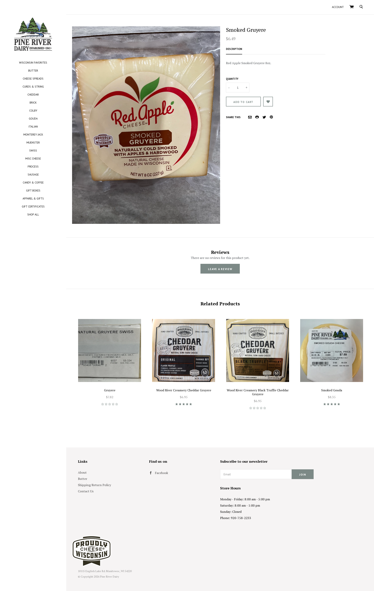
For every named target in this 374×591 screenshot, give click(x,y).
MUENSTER (33, 142)
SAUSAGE (33, 174)
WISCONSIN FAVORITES (33, 62)
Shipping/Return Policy (94, 485)
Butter (82, 479)
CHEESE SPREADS (33, 78)
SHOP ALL (33, 214)
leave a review (220, 269)
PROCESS (33, 166)
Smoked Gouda (331, 390)
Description (234, 49)
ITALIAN (33, 126)
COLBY (33, 110)
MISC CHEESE (33, 158)
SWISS (33, 150)
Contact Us (86, 491)
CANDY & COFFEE (33, 182)
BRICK (33, 102)
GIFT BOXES (33, 190)
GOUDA (33, 118)
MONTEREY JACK (33, 134)
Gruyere (109, 390)
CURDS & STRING (33, 86)
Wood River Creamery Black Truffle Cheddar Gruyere (258, 392)
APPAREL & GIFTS (33, 198)
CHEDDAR (33, 94)
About (82, 472)
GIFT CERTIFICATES (33, 206)
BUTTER (33, 70)
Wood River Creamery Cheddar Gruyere (183, 390)
